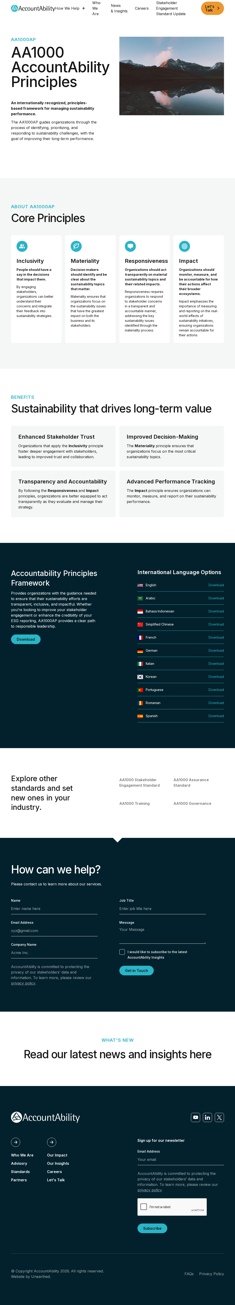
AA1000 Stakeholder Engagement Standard (139, 782)
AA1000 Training (134, 803)
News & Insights (119, 8)
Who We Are (96, 8)
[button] (70, 8)
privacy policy (23, 983)
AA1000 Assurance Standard (191, 782)
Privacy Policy (211, 1273)
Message (126, 922)
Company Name (23, 944)
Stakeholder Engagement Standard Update (171, 8)
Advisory (19, 1163)
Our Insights (58, 1163)
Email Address (22, 922)
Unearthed (40, 1276)
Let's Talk (56, 1180)
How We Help (67, 8)
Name (15, 900)
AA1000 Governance (192, 803)
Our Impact (57, 1155)
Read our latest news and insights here (117, 1054)
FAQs (189, 1273)
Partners (19, 1180)
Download (216, 585)
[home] (33, 8)
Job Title (126, 900)
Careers (142, 8)
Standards (20, 1171)
